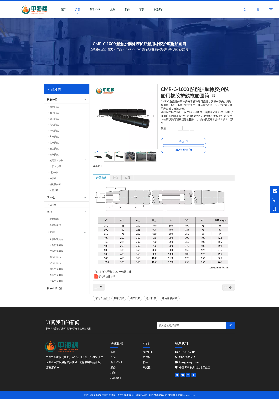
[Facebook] (193, 375)
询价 (181, 141)
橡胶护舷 (52, 99)
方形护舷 (54, 136)
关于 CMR (95, 9)
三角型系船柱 (56, 281)
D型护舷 (54, 172)
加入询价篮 (181, 149)
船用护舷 (119, 298)
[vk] (183, 375)
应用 (127, 177)
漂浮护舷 (54, 112)
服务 (112, 9)
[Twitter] (177, 375)
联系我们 (159, 9)
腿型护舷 (54, 118)
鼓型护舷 (54, 148)
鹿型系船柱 (55, 257)
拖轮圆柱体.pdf (106, 276)
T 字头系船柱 (56, 239)
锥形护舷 (54, 154)
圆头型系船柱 (56, 269)
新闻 (127, 9)
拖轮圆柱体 (101, 298)
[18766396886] (274, 200)
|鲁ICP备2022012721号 (160, 395)
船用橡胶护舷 (169, 298)
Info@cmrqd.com (189, 362)
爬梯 (49, 211)
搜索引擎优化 (54, 288)
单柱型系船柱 (56, 275)
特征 (115, 177)
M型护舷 (54, 190)
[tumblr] (188, 375)
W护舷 (53, 178)
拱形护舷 (54, 142)
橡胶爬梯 (54, 219)
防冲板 (51, 197)
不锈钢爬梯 (55, 225)
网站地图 (142, 395)
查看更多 (52, 367)
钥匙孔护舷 (55, 184)
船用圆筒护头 (56, 160)
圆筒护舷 (54, 106)
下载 (141, 9)
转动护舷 (54, 130)
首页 (63, 9)
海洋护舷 (151, 298)
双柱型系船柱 (56, 251)
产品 (77, 9)
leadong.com (188, 395)
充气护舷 (54, 124)
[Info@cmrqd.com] (274, 190)
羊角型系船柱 (56, 245)
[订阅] (230, 325)
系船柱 (51, 232)
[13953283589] (274, 208)
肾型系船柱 (55, 263)
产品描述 (101, 177)
